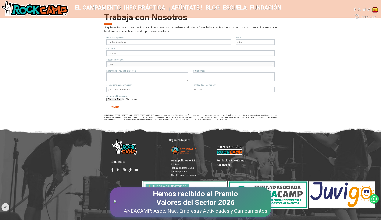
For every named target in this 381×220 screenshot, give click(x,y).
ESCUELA (235, 7)
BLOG (213, 7)
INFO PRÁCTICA (144, 7)
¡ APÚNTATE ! (185, 7)
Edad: (238, 37)
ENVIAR (115, 107)
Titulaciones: (199, 71)
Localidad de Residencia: (204, 85)
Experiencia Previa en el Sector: (121, 71)
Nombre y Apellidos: (115, 37)
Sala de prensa (179, 171)
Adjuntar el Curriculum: (117, 96)
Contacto (175, 164)
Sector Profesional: (115, 60)
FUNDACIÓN (265, 7)
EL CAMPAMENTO (98, 7)
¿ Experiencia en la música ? (119, 85)
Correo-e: (110, 48)
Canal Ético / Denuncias (183, 175)
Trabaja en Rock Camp (182, 168)
